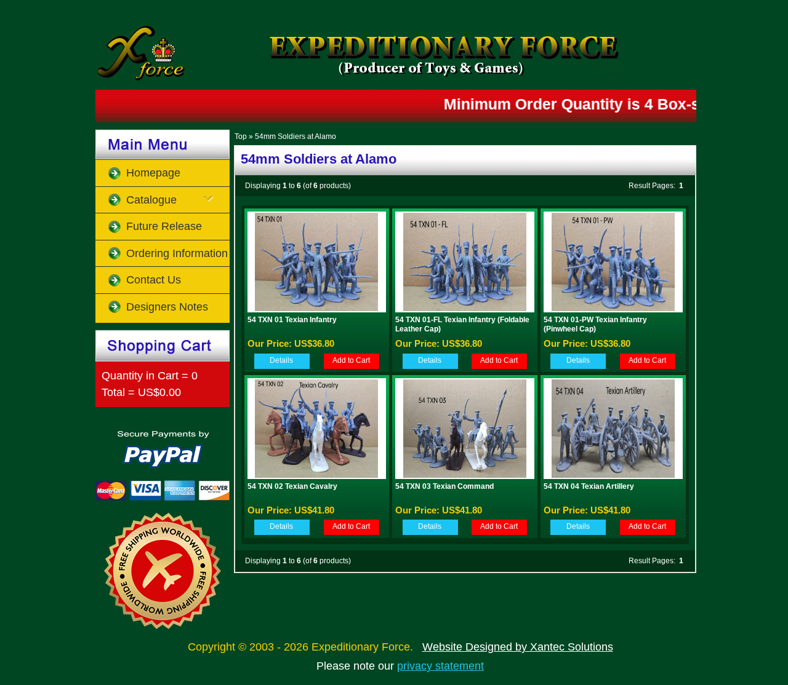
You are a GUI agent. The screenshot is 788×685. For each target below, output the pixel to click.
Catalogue (151, 200)
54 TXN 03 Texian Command (444, 486)
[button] (281, 361)
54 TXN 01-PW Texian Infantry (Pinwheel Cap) (595, 324)
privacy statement (440, 666)
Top (241, 136)
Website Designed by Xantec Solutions (517, 647)
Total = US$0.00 (141, 392)
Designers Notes (167, 307)
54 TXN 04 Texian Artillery (589, 486)
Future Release (164, 226)
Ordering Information (177, 253)
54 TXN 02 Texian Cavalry (292, 486)
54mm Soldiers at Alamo (295, 136)
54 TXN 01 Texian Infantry (292, 319)
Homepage (153, 173)
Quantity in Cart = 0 (150, 376)
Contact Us (153, 280)
